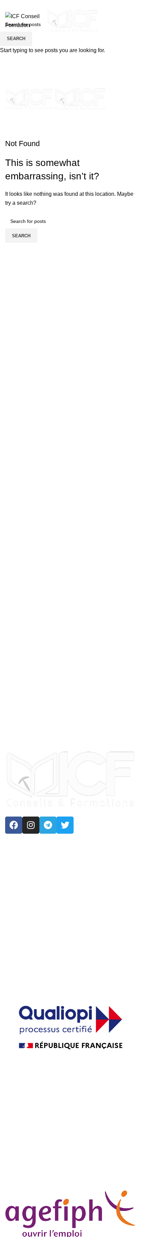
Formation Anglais (85, 961)
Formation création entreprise (47, 977)
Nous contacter (30, 1124)
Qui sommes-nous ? (36, 1108)
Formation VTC (30, 961)
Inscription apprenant (37, 1171)
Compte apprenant (34, 1155)
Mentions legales (32, 1140)
